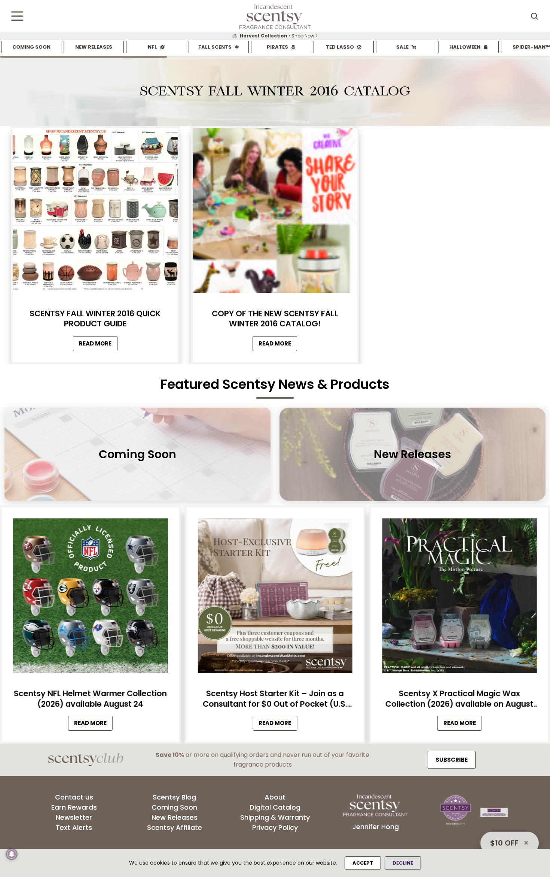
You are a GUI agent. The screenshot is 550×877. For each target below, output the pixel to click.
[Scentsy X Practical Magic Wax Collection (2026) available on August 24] (459, 597)
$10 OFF (504, 843)
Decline (402, 863)
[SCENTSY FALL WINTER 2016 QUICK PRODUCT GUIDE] (95, 212)
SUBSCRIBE (452, 760)
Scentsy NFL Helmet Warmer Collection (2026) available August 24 (90, 698)
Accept (362, 863)
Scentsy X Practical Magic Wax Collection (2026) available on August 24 (459, 698)
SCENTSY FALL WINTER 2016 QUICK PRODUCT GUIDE (95, 318)
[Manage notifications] (12, 854)
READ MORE (93, 724)
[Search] (534, 16)
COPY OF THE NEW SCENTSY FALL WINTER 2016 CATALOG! (275, 318)
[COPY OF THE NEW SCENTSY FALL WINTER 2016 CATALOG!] (275, 212)
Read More (98, 345)
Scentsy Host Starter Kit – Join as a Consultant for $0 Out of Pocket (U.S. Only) (275, 698)
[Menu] (17, 16)
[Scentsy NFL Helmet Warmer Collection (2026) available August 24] (90, 597)
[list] (275, 36)
